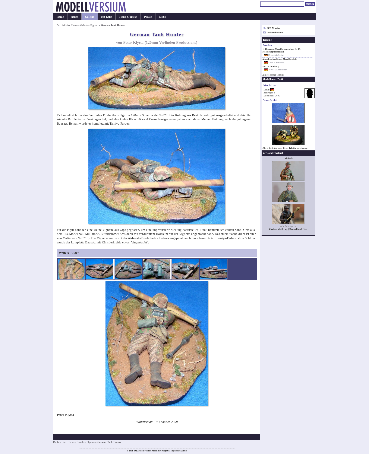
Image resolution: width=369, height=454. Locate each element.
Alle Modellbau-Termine (273, 75)
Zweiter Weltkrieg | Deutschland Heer (288, 229)
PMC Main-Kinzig (270, 66)
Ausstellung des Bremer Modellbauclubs (279, 59)
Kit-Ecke (106, 16)
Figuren (94, 25)
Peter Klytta (290, 148)
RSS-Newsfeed (273, 28)
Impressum (176, 451)
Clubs (162, 16)
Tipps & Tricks (128, 16)
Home (60, 16)
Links (184, 451)
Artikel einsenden (275, 32)
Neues (74, 16)
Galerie (89, 16)
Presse (148, 16)
